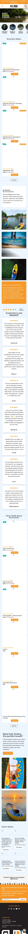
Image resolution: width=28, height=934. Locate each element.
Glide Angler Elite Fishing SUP (11, 69)
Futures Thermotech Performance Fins (14, 716)
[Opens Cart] (25, 6)
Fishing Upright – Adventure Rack (12, 615)
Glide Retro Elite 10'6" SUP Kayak (12, 103)
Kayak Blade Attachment (10, 682)
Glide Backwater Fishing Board (11, 137)
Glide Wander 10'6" (8, 170)
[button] (24, 930)
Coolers (5, 649)
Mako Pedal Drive (8, 582)
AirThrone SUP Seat (8, 548)
